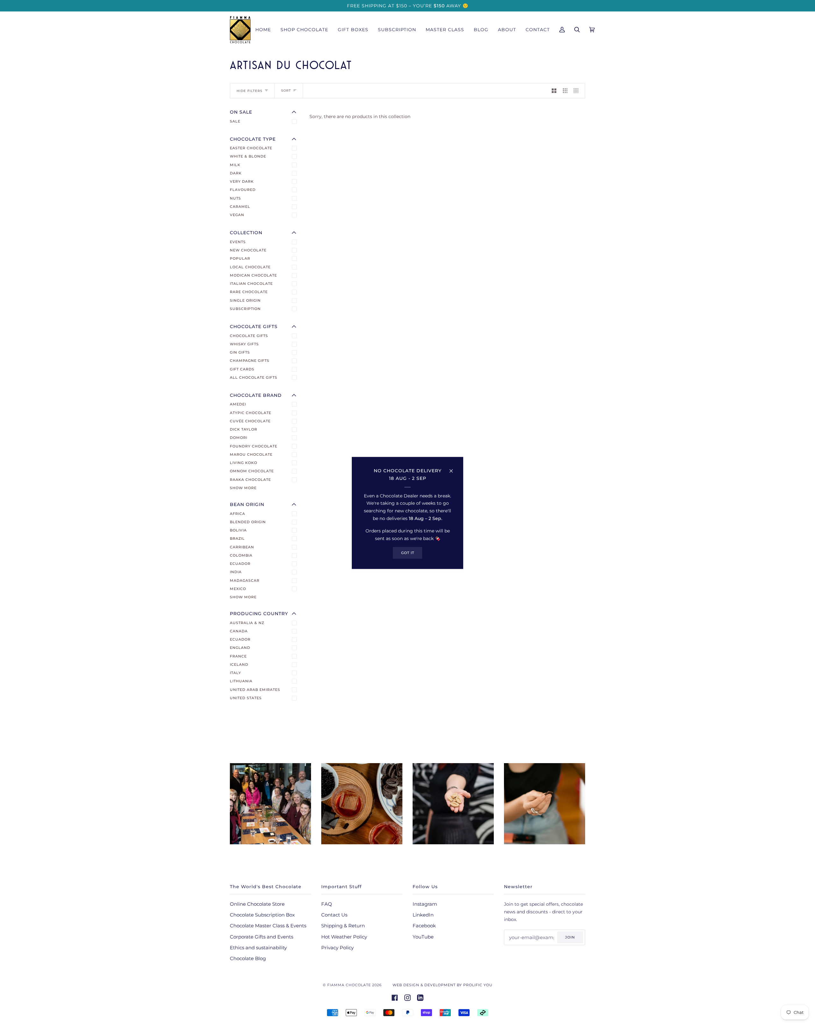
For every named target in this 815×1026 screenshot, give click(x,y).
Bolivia (238, 530)
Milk (235, 165)
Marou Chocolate (251, 454)
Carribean (242, 547)
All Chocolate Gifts (253, 377)
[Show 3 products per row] (565, 90)
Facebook (424, 926)
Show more (243, 488)
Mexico (238, 589)
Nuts (235, 198)
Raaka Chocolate (250, 479)
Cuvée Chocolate (250, 421)
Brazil (237, 538)
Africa (237, 513)
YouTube (423, 937)
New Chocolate (248, 250)
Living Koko (243, 462)
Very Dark (242, 181)
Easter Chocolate (251, 148)
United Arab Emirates (255, 689)
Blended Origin (248, 522)
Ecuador (240, 563)
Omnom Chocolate (252, 471)
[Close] (453, 468)
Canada (239, 631)
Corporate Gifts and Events (261, 937)
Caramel (240, 206)
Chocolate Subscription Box (262, 915)
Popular (240, 258)
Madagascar (244, 580)
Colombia (241, 555)
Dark (236, 173)
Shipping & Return (343, 926)
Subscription (245, 308)
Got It (407, 553)
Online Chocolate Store (257, 904)
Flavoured (243, 189)
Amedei (238, 404)
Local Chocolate (250, 267)
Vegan (237, 215)
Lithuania (241, 681)
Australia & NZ (247, 623)
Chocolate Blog (248, 958)
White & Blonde (248, 156)
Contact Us (334, 915)
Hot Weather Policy (344, 937)
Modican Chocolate (253, 275)
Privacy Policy (337, 948)
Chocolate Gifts (249, 336)
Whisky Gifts (244, 344)
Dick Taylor (243, 429)
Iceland (239, 664)
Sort (286, 90)
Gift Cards (242, 369)
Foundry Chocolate (253, 446)
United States (246, 698)
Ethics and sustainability (258, 948)
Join (570, 937)
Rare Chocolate (249, 292)
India (236, 572)
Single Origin (245, 300)
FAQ (326, 904)
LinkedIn (423, 915)
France (238, 656)
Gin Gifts (240, 352)
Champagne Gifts (249, 360)
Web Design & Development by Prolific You (443, 985)
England (240, 647)
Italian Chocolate (251, 283)
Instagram (425, 904)
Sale (235, 121)
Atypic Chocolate (250, 413)
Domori (238, 437)
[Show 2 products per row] (554, 90)
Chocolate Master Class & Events (268, 926)
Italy (235, 673)
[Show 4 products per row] (577, 90)
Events (238, 242)
